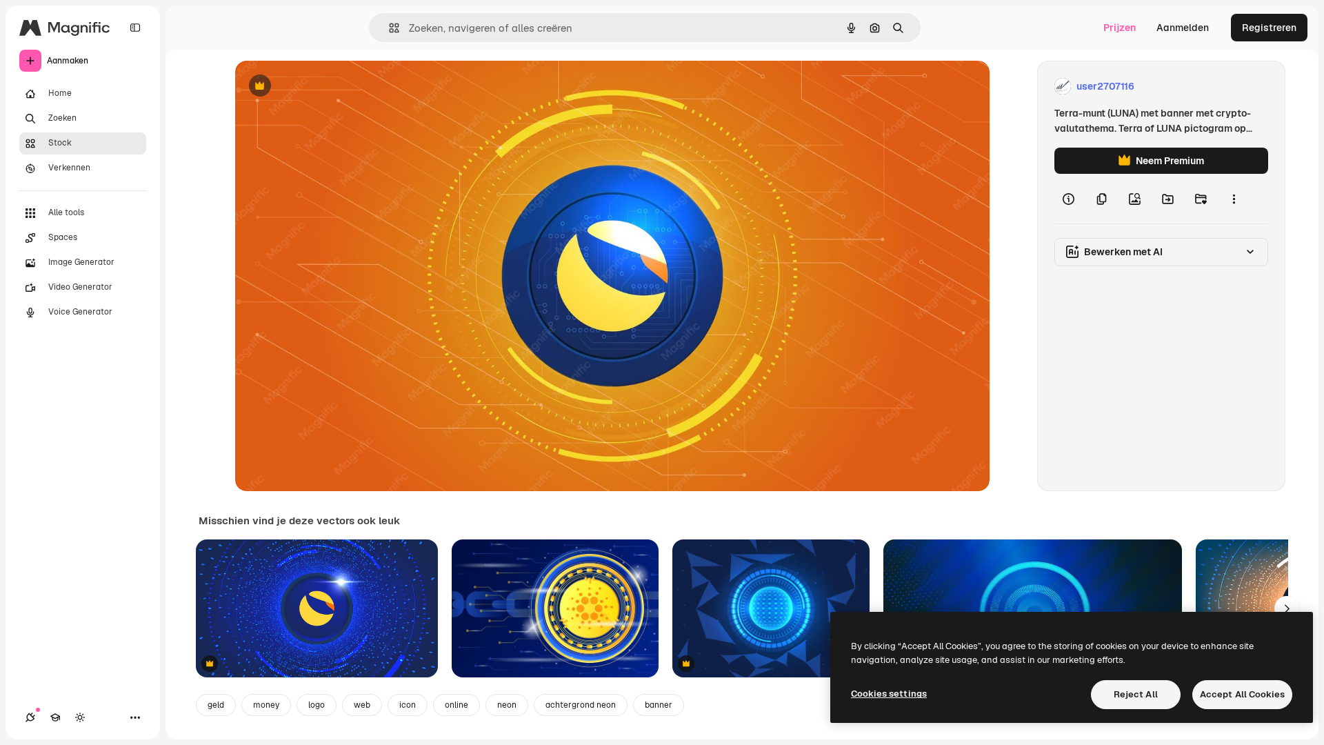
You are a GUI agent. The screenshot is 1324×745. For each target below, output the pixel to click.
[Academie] (55, 717)
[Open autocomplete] (389, 28)
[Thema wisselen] (80, 717)
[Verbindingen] (30, 717)
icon (407, 705)
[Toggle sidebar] (135, 28)
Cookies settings (889, 693)
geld (216, 705)
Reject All (1136, 694)
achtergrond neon (580, 705)
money (266, 705)
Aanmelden (1182, 27)
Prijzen (1119, 27)
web (362, 705)
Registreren (1269, 27)
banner (658, 705)
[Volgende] (1286, 608)
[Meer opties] (1233, 198)
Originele (326, 86)
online (456, 705)
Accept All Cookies (1242, 694)
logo (316, 705)
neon (506, 705)
